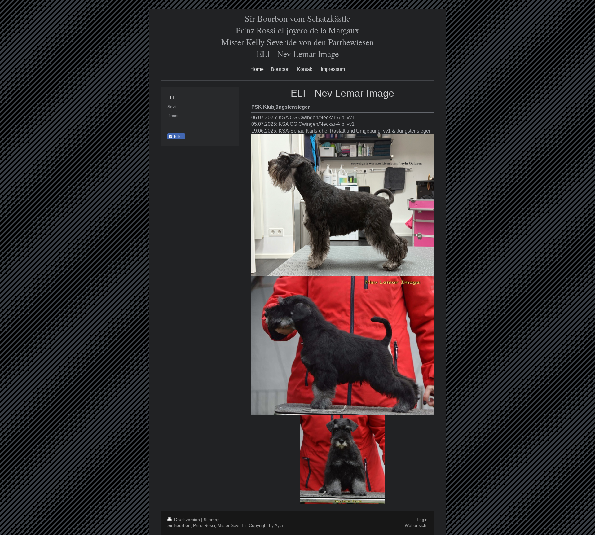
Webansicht (416, 525)
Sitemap (212, 519)
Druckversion (187, 519)
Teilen (178, 136)
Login (422, 519)
